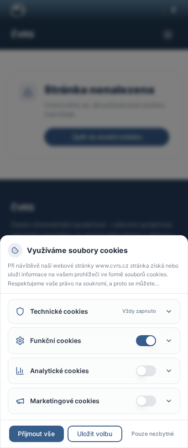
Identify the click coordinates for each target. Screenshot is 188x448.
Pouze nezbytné (152, 433)
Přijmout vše (36, 433)
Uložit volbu (94, 433)
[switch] (146, 340)
